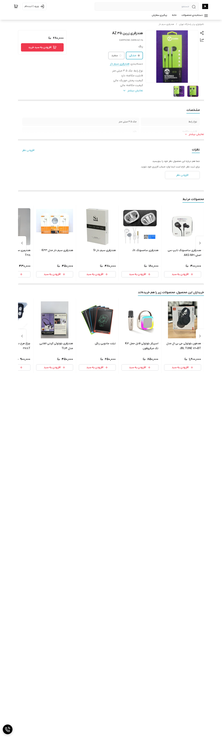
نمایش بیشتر (196, 134)
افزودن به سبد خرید (40, 47)
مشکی (132, 55)
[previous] (200, 243)
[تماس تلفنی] (7, 729)
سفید (114, 55)
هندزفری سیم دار (166, 24)
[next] (22, 243)
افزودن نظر (28, 150)
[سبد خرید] (16, 6)
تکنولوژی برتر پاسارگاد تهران (191, 24)
